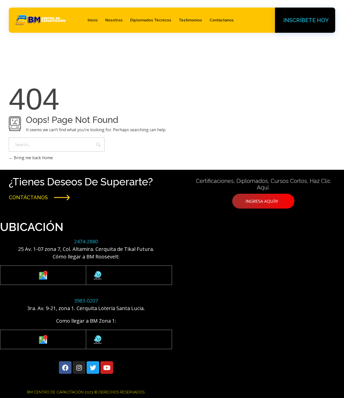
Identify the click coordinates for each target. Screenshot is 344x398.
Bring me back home (33, 157)
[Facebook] (65, 367)
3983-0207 (86, 300)
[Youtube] (106, 367)
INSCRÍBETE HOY (306, 20)
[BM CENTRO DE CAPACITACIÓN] (40, 19)
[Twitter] (93, 367)
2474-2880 (86, 241)
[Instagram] (79, 367)
